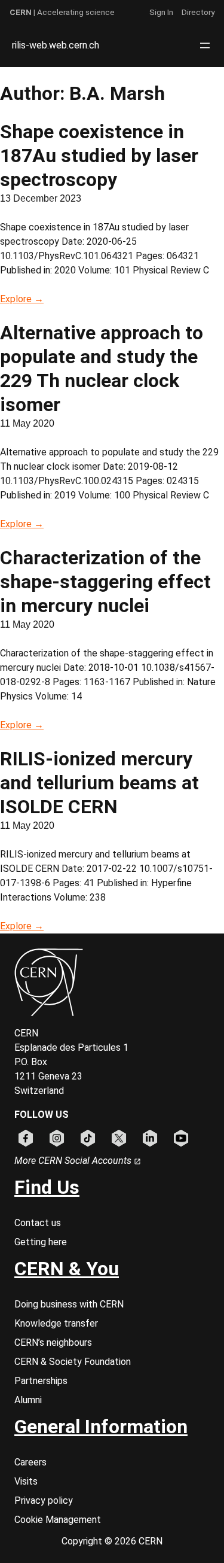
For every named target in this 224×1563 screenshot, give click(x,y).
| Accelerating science (62, 12)
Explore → (22, 299)
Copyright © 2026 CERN (112, 1541)
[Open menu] (205, 45)
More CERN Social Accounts (74, 1160)
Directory (198, 12)
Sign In (161, 12)
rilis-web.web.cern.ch (55, 45)
